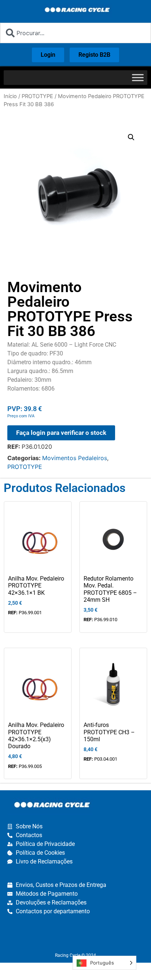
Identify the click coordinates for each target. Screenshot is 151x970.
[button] (131, 137)
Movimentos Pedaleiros (74, 458)
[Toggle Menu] (138, 77)
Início (10, 96)
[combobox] (75, 33)
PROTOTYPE (37, 96)
